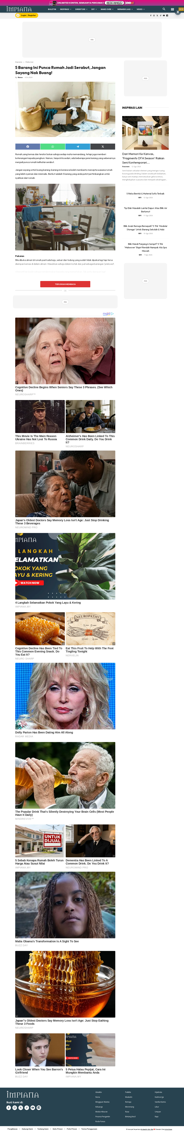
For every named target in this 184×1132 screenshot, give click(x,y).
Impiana (18, 62)
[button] (164, 9)
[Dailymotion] (167, 15)
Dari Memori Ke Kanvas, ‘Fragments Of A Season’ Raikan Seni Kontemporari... (143, 158)
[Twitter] (157, 15)
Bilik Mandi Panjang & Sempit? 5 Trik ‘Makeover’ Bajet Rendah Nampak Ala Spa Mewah (145, 247)
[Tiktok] (160, 15)
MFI (139, 197)
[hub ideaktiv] (172, 8)
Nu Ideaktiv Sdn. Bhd (147, 1129)
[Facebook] (150, 15)
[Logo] (19, 9)
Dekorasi (29, 62)
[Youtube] (163, 15)
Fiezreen (126, 166)
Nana (20, 77)
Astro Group (168, 1129)
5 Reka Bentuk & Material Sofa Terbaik (145, 193)
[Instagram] (154, 15)
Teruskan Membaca (65, 284)
